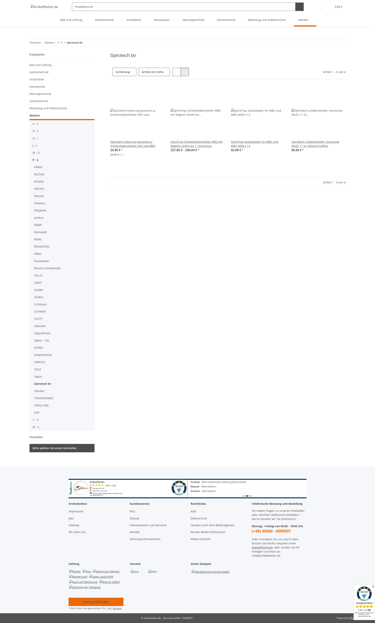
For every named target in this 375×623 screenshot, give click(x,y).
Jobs (71, 518)
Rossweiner (41, 261)
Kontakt (135, 532)
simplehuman (43, 355)
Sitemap (74, 525)
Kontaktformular (262, 547)
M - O (36, 153)
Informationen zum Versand (148, 525)
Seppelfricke (42, 333)
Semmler (40, 326)
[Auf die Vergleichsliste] (157, 92)
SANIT (38, 282)
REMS (38, 239)
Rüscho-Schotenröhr (47, 268)
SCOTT (38, 319)
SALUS (38, 275)
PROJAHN (40, 210)
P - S (35, 160)
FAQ (132, 511)
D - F (35, 131)
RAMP (38, 225)
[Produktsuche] (299, 7)
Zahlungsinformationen (145, 539)
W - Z (36, 427)
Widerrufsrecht (201, 539)
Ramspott (40, 232)
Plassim (39, 196)
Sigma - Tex (41, 340)
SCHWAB (40, 311)
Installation (36, 79)
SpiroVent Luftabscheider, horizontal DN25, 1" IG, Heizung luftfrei (315, 144)
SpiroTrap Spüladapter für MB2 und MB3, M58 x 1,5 (254, 144)
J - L (35, 145)
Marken (34, 115)
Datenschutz (199, 518)
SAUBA (38, 290)
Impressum (76, 511)
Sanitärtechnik (38, 72)
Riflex (37, 254)
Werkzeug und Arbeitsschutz (48, 108)
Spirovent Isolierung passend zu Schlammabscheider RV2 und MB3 (132, 144)
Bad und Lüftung (40, 65)
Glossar (134, 518)
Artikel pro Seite (152, 72)
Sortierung (123, 72)
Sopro (38, 376)
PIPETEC (39, 189)
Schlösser (40, 304)
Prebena (39, 203)
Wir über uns (77, 532)
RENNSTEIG (41, 246)
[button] (314, 6)
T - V (35, 420)
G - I (35, 138)
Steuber (39, 391)
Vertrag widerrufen (96, 602)
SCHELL (39, 297)
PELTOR (39, 174)
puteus (38, 218)
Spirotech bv (42, 384)
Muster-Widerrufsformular (208, 532)
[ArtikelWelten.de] (44, 6)
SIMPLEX (39, 362)
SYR (36, 412)
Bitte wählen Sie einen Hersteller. (55, 448)
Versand (116, 608)
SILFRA (38, 347)
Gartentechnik (38, 101)
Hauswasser (37, 86)
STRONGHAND (43, 398)
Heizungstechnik (40, 94)
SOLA (37, 369)
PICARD (39, 181)
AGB (193, 511)
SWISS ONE (41, 405)
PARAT (38, 167)
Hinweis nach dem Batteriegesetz (212, 525)
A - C (36, 124)
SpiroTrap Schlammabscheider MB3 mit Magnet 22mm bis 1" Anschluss (197, 144)
